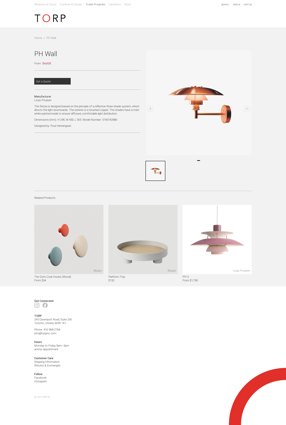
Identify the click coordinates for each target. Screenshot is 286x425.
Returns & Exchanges (47, 365)
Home (38, 38)
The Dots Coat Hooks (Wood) (52, 276)
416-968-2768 (52, 329)
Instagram (40, 381)
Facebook (40, 377)
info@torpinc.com (45, 333)
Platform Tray (116, 276)
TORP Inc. (46, 397)
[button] (150, 108)
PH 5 (186, 276)
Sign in (236, 4)
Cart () (248, 4)
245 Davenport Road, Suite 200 (53, 319)
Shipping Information (47, 361)
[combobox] (211, 4)
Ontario (49, 323)
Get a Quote (43, 81)
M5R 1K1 (60, 323)
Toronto (39, 323)
